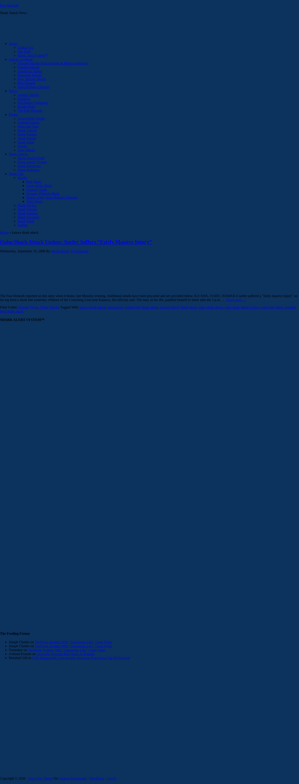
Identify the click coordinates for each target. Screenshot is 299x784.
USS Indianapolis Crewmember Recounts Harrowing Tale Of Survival (81, 658)
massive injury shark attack (178, 307)
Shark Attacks (49, 307)
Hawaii (23, 307)
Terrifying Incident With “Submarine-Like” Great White (73, 642)
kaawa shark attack (93, 307)
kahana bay (115, 307)
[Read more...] (236, 300)
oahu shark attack (211, 307)
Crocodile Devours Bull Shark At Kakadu (66, 654)
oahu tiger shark (272, 307)
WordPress (96, 778)
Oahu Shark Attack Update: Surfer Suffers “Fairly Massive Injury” (76, 242)
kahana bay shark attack (141, 307)
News (34, 307)
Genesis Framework (72, 778)
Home (4, 232)
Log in (111, 778)
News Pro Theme (40, 778)
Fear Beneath (9, 5)
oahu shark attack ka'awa (242, 307)
